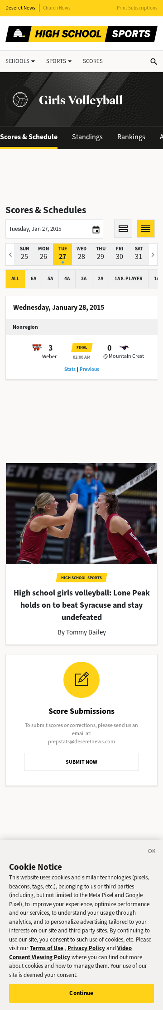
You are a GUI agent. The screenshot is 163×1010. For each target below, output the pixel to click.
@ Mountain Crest (123, 356)
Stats (70, 369)
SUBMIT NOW (81, 762)
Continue (81, 993)
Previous (89, 369)
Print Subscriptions (137, 8)
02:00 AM (82, 357)
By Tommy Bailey (82, 632)
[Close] (152, 853)
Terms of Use (46, 948)
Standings (87, 136)
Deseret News (20, 8)
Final (82, 347)
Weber (49, 356)
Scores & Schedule (29, 136)
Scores (93, 61)
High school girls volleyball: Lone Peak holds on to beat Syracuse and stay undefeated (82, 605)
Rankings (131, 136)
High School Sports (81, 578)
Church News (57, 8)
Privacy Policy (86, 948)
